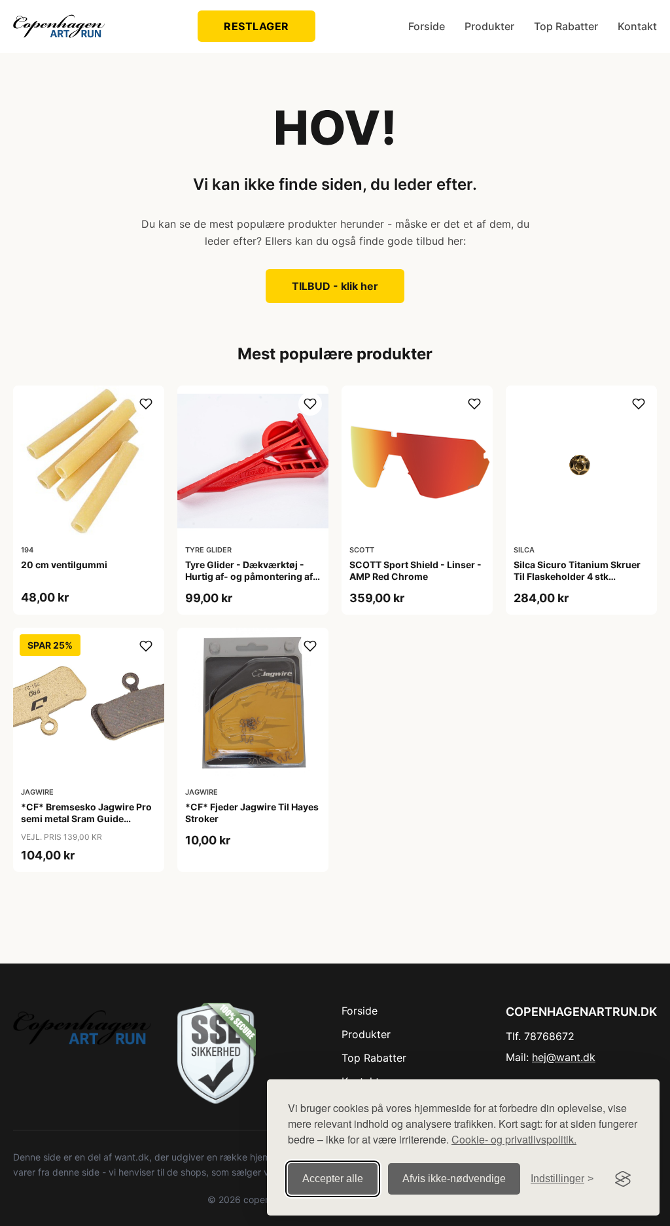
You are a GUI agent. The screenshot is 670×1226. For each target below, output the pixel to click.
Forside (426, 26)
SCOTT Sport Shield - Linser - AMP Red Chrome (415, 570)
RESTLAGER (256, 26)
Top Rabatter (566, 26)
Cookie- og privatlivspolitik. (513, 1139)
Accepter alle (332, 1178)
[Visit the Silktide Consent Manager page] (623, 1179)
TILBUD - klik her (335, 286)
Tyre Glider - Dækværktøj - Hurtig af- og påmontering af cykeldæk (249, 576)
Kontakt (637, 26)
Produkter (489, 26)
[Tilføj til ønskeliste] (146, 404)
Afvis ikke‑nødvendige (454, 1178)
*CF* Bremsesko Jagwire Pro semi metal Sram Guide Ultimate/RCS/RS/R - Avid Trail (87, 818)
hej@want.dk (563, 1057)
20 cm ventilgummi (64, 564)
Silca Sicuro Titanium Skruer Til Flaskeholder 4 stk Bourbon (577, 576)
